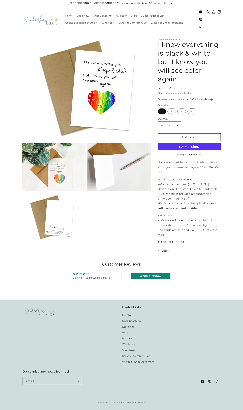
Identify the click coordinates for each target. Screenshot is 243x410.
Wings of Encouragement (138, 361)
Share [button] (165, 250)
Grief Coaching (131, 320)
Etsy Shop (128, 326)
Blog (125, 332)
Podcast (127, 338)
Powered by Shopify (135, 402)
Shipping (163, 93)
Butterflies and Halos (116, 402)
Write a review (150, 275)
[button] (208, 12)
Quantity (163, 118)
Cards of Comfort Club (136, 355)
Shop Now (128, 350)
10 (192, 111)
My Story (127, 315)
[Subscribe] (78, 381)
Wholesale (128, 344)
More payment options (189, 154)
